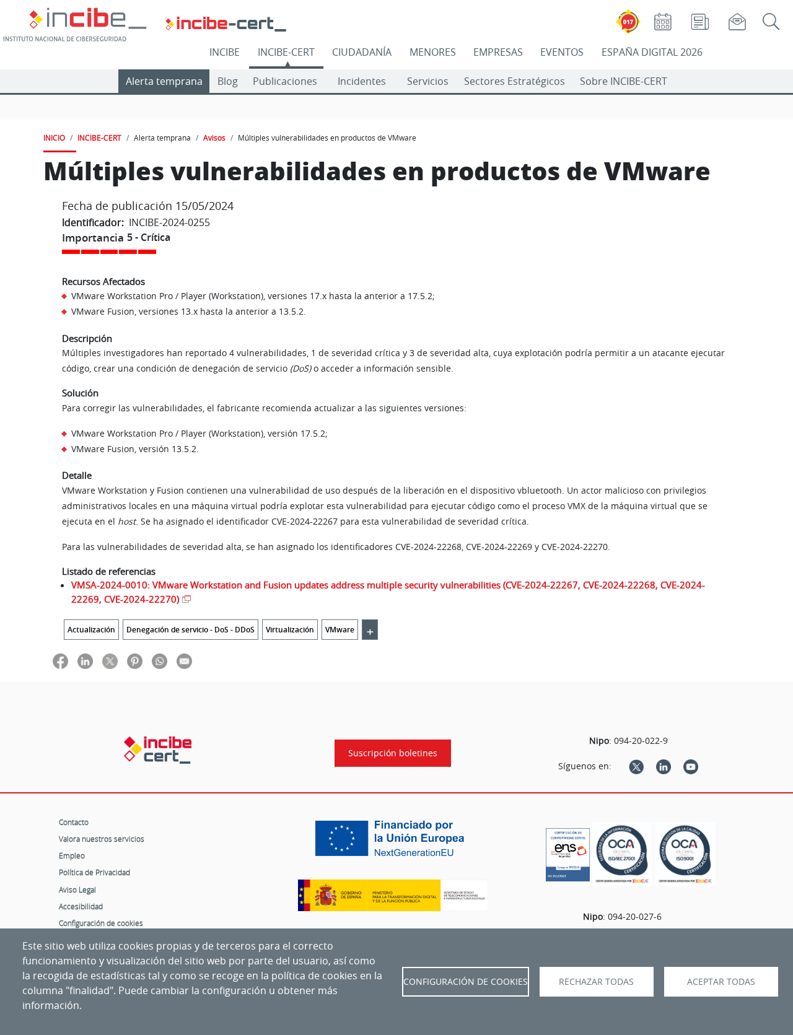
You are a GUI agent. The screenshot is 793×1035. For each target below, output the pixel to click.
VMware (339, 629)
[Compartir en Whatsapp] (159, 660)
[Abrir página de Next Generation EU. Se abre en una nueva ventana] (392, 843)
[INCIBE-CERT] (157, 750)
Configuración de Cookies (465, 981)
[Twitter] (636, 766)
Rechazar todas (596, 981)
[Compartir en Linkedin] (85, 660)
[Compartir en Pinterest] (134, 660)
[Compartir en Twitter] (110, 660)
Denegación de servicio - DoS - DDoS (190, 629)
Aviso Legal (77, 889)
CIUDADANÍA (362, 52)
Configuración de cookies (101, 923)
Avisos (214, 137)
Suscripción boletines (392, 753)
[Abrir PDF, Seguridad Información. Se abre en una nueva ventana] (622, 854)
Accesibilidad (81, 906)
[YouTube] (690, 766)
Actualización (91, 629)
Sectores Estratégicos (514, 81)
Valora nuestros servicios (101, 839)
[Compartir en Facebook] (60, 660)
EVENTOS (562, 52)
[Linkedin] (663, 766)
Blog (227, 81)
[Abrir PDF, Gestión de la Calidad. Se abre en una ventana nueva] (685, 854)
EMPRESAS (498, 52)
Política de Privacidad (94, 872)
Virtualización (290, 629)
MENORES (433, 52)
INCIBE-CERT (286, 52)
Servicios (428, 81)
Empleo (72, 855)
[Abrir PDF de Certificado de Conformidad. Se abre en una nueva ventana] (568, 851)
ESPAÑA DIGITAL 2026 (652, 52)
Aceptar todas (721, 981)
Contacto (74, 822)
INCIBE (224, 52)
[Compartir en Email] (184, 660)
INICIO (54, 137)
